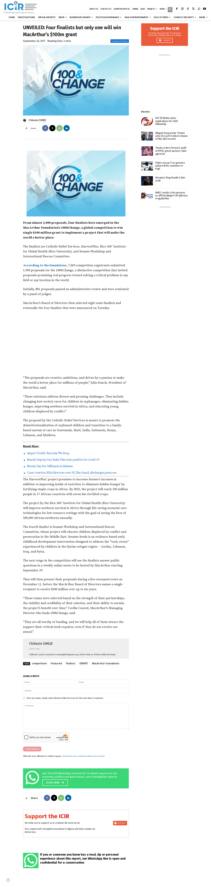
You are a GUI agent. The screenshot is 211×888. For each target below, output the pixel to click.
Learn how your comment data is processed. (83, 756)
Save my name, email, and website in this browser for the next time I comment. (65, 698)
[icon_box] (77, 778)
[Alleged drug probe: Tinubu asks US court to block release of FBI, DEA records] (147, 136)
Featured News (119, 40)
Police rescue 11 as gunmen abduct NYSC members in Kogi (170, 165)
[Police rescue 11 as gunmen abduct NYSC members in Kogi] (147, 166)
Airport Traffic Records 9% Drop (47, 453)
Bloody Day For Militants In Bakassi (49, 466)
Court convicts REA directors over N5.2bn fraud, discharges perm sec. (71, 473)
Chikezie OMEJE (37, 120)
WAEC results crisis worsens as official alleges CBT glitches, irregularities (171, 195)
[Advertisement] (76, 343)
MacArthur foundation (105, 663)
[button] (170, 10)
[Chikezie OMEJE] (25, 120)
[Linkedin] (66, 128)
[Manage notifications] (8, 880)
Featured (56, 663)
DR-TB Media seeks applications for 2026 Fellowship (166, 121)
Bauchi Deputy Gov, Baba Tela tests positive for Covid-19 (62, 460)
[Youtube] (204, 9)
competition (39, 663)
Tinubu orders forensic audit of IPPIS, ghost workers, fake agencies (170, 150)
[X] (193, 9)
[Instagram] (182, 9)
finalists (70, 663)
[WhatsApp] (199, 9)
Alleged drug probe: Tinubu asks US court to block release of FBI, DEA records (171, 136)
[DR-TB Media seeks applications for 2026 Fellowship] (147, 121)
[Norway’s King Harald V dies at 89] (147, 181)
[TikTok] (188, 9)
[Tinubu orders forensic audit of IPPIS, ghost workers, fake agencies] (147, 151)
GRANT (83, 663)
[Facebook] (176, 9)
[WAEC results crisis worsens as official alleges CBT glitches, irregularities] (147, 196)
